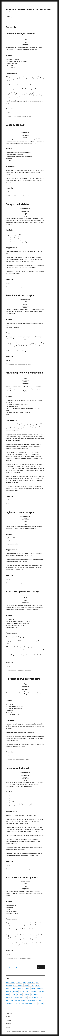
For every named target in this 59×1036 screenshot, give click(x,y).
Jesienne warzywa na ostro (21, 33)
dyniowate (9, 985)
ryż (41, 997)
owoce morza (39, 988)
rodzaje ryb (9, 997)
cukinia (13, 982)
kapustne (20, 985)
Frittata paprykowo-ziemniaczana (24, 372)
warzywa (29, 116)
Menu (9, 16)
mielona (8, 988)
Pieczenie (8, 1020)
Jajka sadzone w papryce (20, 512)
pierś (7, 994)
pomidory (13, 994)
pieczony (22, 991)
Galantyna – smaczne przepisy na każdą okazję (29, 8)
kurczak (32, 985)
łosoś (35, 1003)
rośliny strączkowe (18, 997)
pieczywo (41, 991)
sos (7, 1000)
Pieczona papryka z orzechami (23, 678)
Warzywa (8, 1016)
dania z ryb (19, 982)
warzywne (23, 1000)
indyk (14, 985)
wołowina (38, 1000)
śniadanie (40, 1003)
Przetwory (8, 1023)
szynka (11, 1000)
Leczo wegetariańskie (18, 768)
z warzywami (28, 1003)
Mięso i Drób (9, 1013)
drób (37, 982)
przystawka (26, 994)
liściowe (37, 985)
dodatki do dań (31, 982)
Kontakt (8, 1027)
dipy (24, 982)
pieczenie (15, 991)
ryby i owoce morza (33, 997)
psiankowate (23, 116)
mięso (13, 988)
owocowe (8, 991)
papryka (19, 116)
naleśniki (27, 988)
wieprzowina (31, 1000)
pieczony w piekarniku (31, 991)
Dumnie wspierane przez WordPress (37, 1031)
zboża (15, 1003)
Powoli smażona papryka (20, 295)
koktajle (26, 985)
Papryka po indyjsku (17, 204)
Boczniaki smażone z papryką (22, 877)
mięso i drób (20, 988)
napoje (33, 988)
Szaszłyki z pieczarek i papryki (23, 591)
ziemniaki (21, 1003)
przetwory (19, 994)
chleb (7, 982)
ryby (26, 997)
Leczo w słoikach (15, 124)
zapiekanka (9, 1003)
